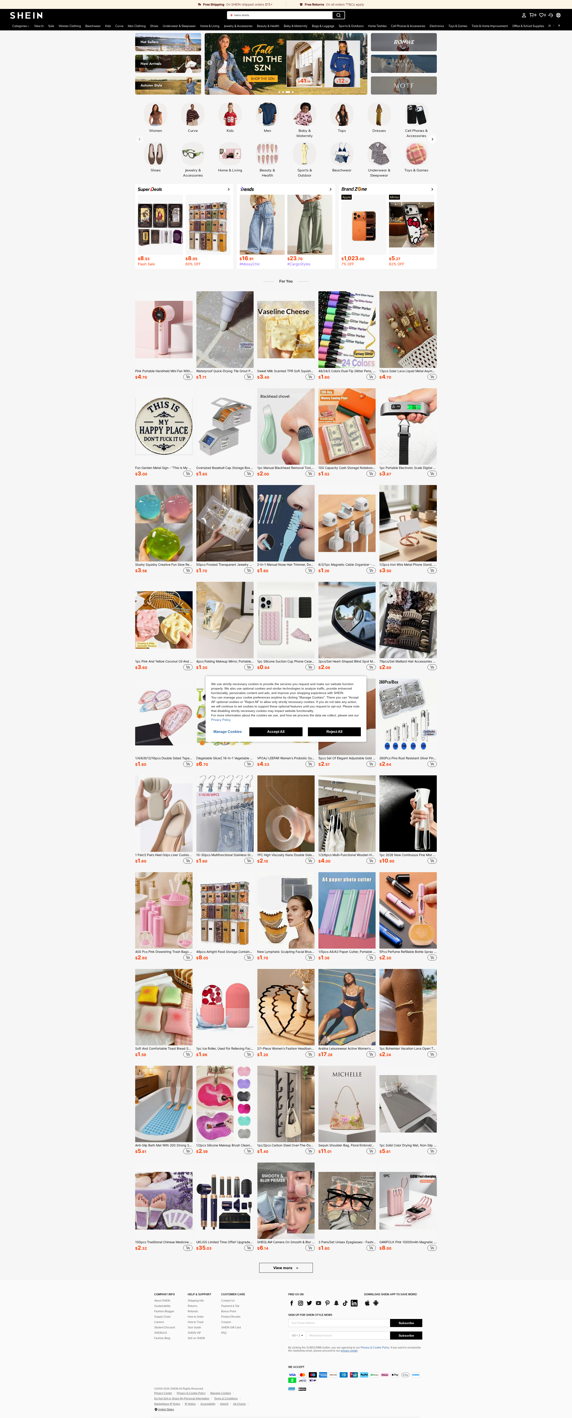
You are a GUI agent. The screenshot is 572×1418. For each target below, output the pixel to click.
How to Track (196, 1322)
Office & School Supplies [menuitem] (528, 26)
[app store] (367, 1305)
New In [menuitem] (39, 26)
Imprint (224, 1403)
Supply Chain (162, 1316)
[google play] (376, 1305)
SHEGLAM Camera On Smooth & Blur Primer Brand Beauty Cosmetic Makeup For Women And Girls (286, 1242)
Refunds (193, 1311)
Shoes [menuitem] (154, 26)
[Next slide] (362, 62)
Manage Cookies (220, 1393)
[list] (324, 1303)
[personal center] (524, 15)
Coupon (226, 1322)
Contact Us (228, 1300)
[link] (143, 4)
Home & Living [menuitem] (209, 26)
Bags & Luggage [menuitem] (323, 26)
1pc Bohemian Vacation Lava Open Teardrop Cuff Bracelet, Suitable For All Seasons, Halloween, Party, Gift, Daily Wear (408, 1048)
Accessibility (207, 1403)
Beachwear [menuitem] (93, 26)
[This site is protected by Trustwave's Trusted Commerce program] (291, 1389)
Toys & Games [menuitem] (457, 26)
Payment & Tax (230, 1306)
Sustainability (162, 1306)
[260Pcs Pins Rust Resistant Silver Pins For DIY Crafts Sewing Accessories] (408, 717)
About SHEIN (162, 1300)
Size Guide (194, 1327)
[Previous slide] (209, 62)
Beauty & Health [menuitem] (268, 26)
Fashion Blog (162, 1338)
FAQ (223, 1332)
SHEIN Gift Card (231, 1327)
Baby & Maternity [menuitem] (295, 26)
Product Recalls (230, 1316)
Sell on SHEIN (196, 1338)
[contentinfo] (355, 1377)
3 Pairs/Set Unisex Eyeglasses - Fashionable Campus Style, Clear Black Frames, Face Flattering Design (347, 1242)
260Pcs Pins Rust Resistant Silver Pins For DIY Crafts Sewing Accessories (408, 758)
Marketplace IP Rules (167, 1403)
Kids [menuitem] (108, 26)
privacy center (349, 1350)
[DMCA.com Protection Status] (302, 1389)
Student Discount (164, 1327)
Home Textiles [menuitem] (377, 26)
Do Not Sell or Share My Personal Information (181, 1398)
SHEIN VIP (194, 1332)
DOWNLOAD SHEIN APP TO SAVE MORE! (390, 1294)
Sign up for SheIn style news (310, 1315)
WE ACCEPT (296, 1367)
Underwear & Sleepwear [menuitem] (179, 26)
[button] (550, 15)
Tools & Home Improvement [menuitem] (490, 26)
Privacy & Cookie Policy (375, 1347)
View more (283, 1268)
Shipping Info (196, 1300)
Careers (159, 1322)
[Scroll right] (559, 25)
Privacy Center (163, 1393)
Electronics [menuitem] (437, 26)
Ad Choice (239, 1403)
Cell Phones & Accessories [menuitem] (408, 26)
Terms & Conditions (226, 1398)
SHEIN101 (160, 1332)
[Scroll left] (553, 25)
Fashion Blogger (164, 1311)
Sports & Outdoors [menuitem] (351, 26)
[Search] (338, 15)
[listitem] (164, 336)
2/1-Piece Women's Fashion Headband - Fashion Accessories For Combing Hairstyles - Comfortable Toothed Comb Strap (286, 1048)
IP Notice (190, 1403)
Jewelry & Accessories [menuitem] (238, 26)
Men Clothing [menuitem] (137, 26)
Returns (192, 1306)
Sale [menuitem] (51, 26)
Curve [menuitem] (119, 26)
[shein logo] (26, 15)
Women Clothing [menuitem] (70, 26)
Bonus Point (228, 1311)
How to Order (196, 1316)
